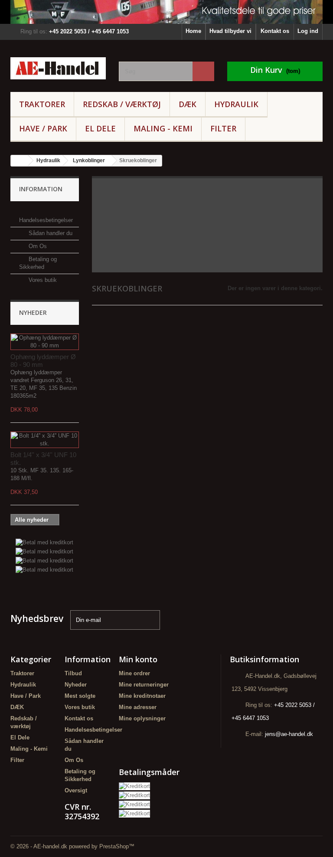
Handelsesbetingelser (93, 729)
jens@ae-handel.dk (289, 734)
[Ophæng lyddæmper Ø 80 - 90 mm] (44, 342)
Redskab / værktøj (122, 104)
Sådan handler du (49, 233)
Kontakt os (275, 31)
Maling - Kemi (163, 128)
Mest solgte (80, 696)
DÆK (187, 104)
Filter (223, 128)
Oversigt (76, 790)
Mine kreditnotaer (142, 696)
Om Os (37, 246)
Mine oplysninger (142, 718)
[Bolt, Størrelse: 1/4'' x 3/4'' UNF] (44, 440)
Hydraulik (236, 104)
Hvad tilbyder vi (230, 31)
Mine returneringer (144, 684)
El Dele (100, 128)
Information (40, 189)
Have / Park (43, 128)
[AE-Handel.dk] (58, 68)
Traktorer (42, 104)
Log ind (307, 31)
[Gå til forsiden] (19, 160)
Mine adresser (138, 707)
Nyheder (33, 312)
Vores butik (42, 280)
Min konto (138, 659)
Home (193, 31)
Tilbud (73, 673)
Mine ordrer (134, 673)
